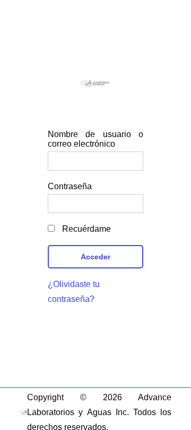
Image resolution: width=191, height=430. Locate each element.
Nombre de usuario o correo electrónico (95, 139)
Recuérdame (85, 228)
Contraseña (70, 186)
